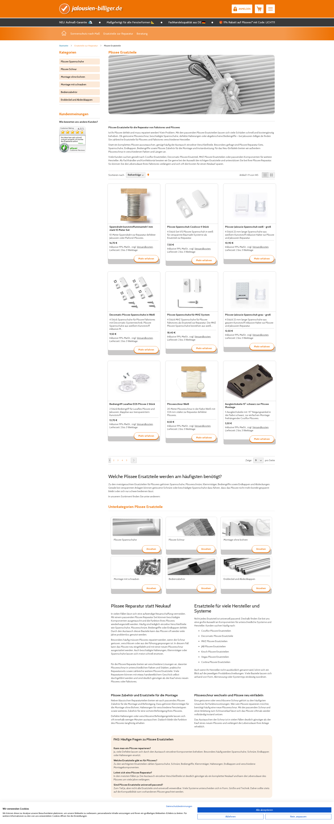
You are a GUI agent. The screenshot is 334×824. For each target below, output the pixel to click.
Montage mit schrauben (73, 84)
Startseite (64, 45)
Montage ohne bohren (73, 76)
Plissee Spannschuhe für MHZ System (188, 314)
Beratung (142, 33)
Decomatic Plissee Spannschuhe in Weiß (132, 314)
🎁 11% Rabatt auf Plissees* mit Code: (242, 22)
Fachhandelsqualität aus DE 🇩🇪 (186, 22)
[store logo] (91, 8)
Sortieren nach (116, 174)
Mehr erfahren (146, 258)
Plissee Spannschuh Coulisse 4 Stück (188, 226)
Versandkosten (145, 246)
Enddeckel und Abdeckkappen (77, 99)
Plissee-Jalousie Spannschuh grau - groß (248, 314)
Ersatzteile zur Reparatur (118, 33)
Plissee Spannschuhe (72, 61)
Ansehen (151, 548)
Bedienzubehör (69, 92)
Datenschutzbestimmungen (179, 806)
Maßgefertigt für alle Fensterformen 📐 (130, 22)
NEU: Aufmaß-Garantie (73, 22)
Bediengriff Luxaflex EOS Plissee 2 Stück (132, 404)
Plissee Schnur (69, 69)
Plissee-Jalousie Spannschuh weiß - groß (248, 226)
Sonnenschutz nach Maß (85, 33)
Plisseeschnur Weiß (178, 404)
